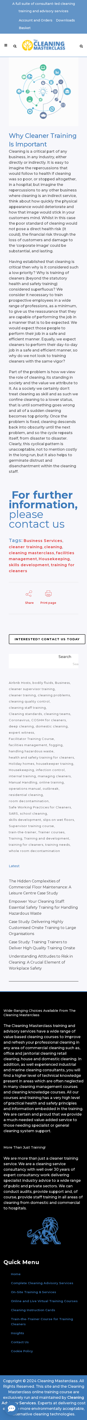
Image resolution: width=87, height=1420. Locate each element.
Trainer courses (51, 832)
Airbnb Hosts (20, 683)
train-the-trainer (22, 832)
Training (15, 838)
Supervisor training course (31, 826)
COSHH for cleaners (48, 720)
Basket (25, 28)
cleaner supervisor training (32, 689)
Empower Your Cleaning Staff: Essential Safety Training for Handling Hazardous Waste (43, 907)
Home (16, 1274)
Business (62, 683)
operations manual (25, 788)
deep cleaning (21, 726)
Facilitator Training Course (31, 739)
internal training (22, 776)
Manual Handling (23, 782)
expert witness (21, 732)
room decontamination (29, 801)
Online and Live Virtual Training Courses (44, 1301)
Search (64, 657)
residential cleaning (26, 795)
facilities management (28, 745)
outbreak (51, 788)
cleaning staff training (27, 707)
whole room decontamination (34, 851)
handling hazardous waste (31, 751)
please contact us (36, 519)
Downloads (65, 20)
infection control (50, 770)
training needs (57, 844)
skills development (29, 565)
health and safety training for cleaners (41, 757)
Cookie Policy (22, 1351)
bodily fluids (42, 683)
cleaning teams (57, 714)
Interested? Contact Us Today (47, 639)
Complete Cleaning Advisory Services (42, 1283)
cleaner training (25, 547)
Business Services (43, 541)
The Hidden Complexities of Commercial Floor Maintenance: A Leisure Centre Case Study (40, 887)
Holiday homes (21, 763)
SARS (13, 813)
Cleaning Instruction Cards (33, 1310)
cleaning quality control (29, 701)
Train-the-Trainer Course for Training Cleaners (42, 1321)
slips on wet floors (58, 820)
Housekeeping (54, 559)
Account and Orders (35, 20)
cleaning (53, 547)
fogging (56, 745)
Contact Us (20, 1342)
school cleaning (33, 813)
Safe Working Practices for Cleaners (40, 807)
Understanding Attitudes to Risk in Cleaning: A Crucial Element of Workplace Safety (41, 962)
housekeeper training (54, 763)
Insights (17, 1333)
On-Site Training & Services (33, 1292)
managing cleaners (54, 776)
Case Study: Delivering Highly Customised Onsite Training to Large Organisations (42, 928)
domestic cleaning (52, 726)
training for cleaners (26, 844)
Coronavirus (19, 720)
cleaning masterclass (31, 553)
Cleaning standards (25, 714)
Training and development (46, 838)
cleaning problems (54, 695)
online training (51, 782)
